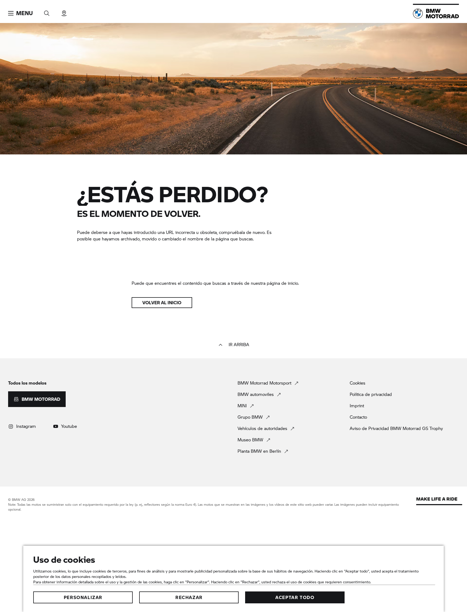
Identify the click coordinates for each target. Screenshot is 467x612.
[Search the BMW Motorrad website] (47, 11)
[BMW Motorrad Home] (436, 13)
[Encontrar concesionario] (64, 11)
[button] (20, 13)
